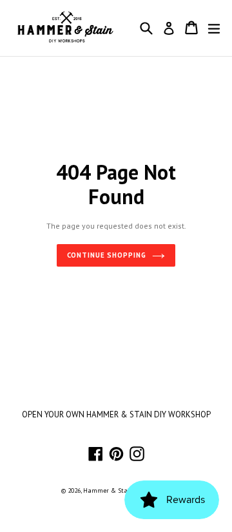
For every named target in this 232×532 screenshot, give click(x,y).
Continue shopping (106, 255)
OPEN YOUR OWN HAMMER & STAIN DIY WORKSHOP (116, 414)
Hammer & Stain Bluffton (121, 490)
